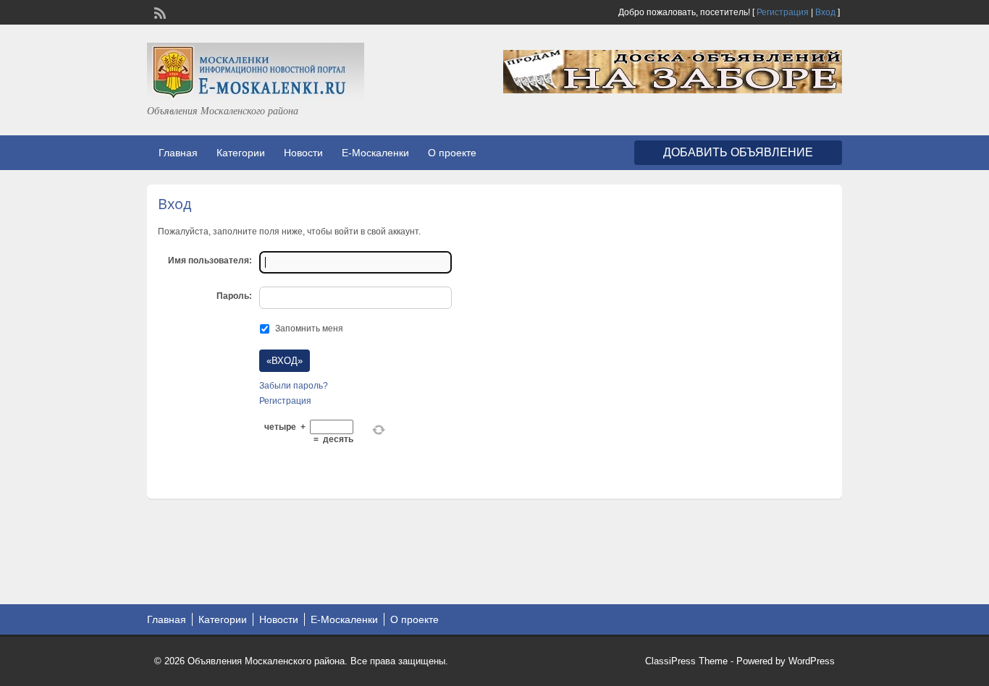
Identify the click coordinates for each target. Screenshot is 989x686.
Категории (240, 152)
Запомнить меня (309, 328)
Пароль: (234, 296)
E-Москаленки (375, 152)
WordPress (811, 661)
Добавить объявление (738, 152)
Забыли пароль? (293, 386)
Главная (178, 152)
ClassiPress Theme (686, 661)
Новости (303, 152)
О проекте (452, 152)
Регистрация (783, 12)
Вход (825, 12)
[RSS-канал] (158, 11)
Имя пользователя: (210, 260)
